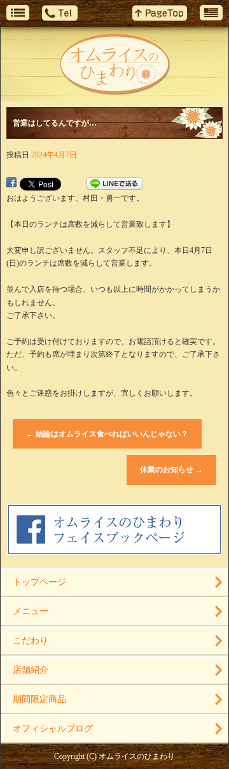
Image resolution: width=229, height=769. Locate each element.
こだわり (30, 640)
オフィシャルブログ (53, 728)
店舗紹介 (30, 670)
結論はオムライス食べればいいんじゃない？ (107, 433)
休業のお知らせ (171, 469)
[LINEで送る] (114, 183)
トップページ (39, 582)
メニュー (30, 611)
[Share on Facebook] (11, 183)
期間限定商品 (39, 699)
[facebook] (114, 549)
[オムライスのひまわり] (114, 64)
